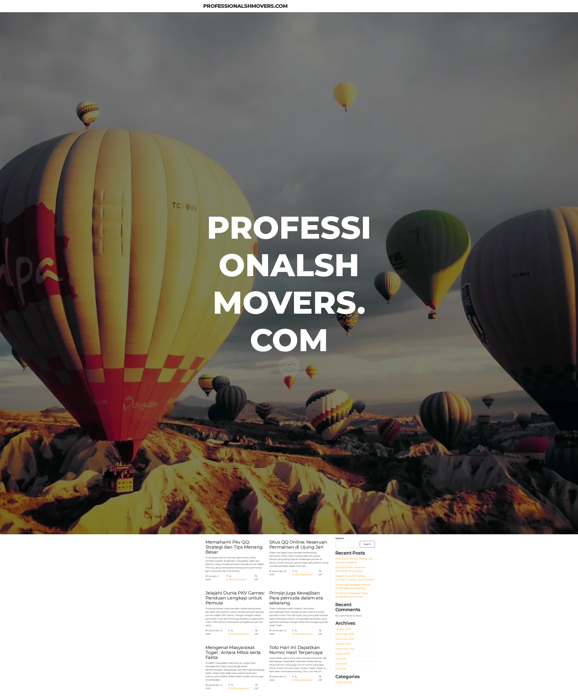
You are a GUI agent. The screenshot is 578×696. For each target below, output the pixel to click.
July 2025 (340, 658)
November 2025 (344, 638)
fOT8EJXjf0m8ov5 (236, 579)
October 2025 (343, 643)
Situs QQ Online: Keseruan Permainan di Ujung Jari (298, 544)
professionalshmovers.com (245, 6)
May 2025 (340, 668)
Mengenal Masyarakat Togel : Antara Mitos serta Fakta (233, 652)
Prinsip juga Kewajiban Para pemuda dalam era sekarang (296, 598)
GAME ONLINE (344, 682)
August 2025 (342, 653)
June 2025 (341, 663)
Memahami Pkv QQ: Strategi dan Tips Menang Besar (234, 547)
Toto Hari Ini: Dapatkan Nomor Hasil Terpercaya (296, 650)
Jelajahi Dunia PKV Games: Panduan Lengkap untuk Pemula (234, 598)
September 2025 (345, 648)
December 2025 (344, 633)
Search (339, 538)
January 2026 (343, 628)
